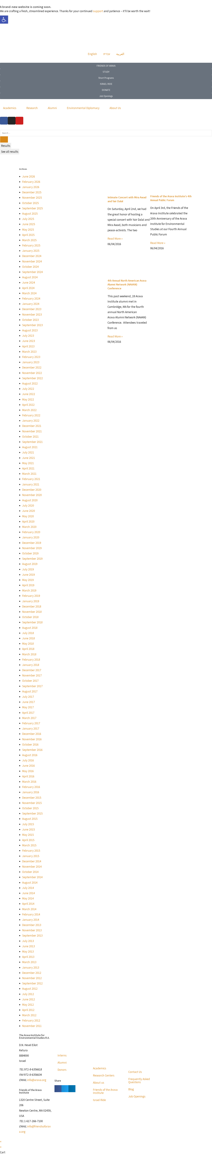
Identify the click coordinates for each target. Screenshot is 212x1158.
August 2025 (30, 213)
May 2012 (28, 1004)
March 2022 (29, 410)
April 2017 (28, 712)
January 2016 (30, 792)
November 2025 (32, 197)
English (92, 54)
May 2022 (28, 399)
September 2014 (32, 877)
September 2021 (32, 442)
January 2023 (30, 362)
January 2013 (30, 967)
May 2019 (28, 580)
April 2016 (28, 776)
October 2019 (30, 553)
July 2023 (28, 335)
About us (98, 1082)
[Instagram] (12, 121)
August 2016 (29, 755)
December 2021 (31, 426)
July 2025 (28, 219)
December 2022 (31, 367)
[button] (57, 1088)
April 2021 (28, 468)
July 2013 (28, 941)
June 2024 (28, 282)
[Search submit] (4, 139)
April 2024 (28, 288)
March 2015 (29, 845)
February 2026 (31, 182)
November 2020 (32, 495)
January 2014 (30, 919)
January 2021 (30, 484)
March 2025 (29, 240)
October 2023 (30, 320)
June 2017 (28, 702)
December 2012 (31, 973)
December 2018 (31, 606)
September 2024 (32, 272)
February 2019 (31, 596)
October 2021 (30, 436)
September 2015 (32, 813)
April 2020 (28, 521)
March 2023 (29, 351)
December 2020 (31, 489)
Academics (9, 108)
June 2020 (28, 511)
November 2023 (32, 314)
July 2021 (28, 452)
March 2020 (29, 527)
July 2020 (28, 505)
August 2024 (30, 277)
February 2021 (31, 479)
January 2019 (30, 601)
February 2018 (31, 659)
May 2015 (28, 835)
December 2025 (31, 192)
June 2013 (28, 946)
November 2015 (32, 803)
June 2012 (28, 999)
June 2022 (28, 394)
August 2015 (30, 819)
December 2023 (31, 309)
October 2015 (30, 808)
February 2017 (31, 723)
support (98, 11)
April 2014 (28, 903)
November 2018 (32, 612)
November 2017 (32, 675)
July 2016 (28, 760)
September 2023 (32, 325)
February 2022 (31, 415)
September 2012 (32, 983)
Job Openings (136, 1096)
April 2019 (28, 585)
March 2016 (29, 781)
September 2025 (32, 208)
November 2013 (32, 930)
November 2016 (32, 739)
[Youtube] (19, 121)
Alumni (52, 108)
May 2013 (28, 951)
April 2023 (28, 346)
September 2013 (32, 935)
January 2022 (30, 420)
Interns (62, 1055)
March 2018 (29, 654)
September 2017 (32, 686)
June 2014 (28, 893)
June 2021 (28, 458)
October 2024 (30, 266)
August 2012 (30, 988)
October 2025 (30, 203)
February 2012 (31, 1020)
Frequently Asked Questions (139, 1080)
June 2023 (28, 341)
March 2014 (29, 909)
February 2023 (31, 357)
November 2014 (32, 866)
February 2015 (31, 850)
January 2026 (30, 187)
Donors (62, 1070)
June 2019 (28, 574)
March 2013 (29, 962)
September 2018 (32, 622)
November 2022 (32, 373)
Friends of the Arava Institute (105, 1091)
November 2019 (32, 548)
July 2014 (28, 888)
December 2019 (31, 543)
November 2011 (32, 1026)
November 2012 (32, 978)
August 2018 (29, 628)
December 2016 (31, 734)
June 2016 (28, 765)
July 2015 (28, 824)
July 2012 (28, 994)
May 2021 (28, 463)
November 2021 (32, 431)
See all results (9, 151)
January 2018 (30, 665)
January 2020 (30, 537)
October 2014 (30, 872)
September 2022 (32, 378)
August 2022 (30, 383)
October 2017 (30, 681)
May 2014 (28, 898)
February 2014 (31, 914)
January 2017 (30, 728)
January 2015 (30, 856)
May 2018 (28, 643)
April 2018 (28, 649)
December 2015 (31, 797)
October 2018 (30, 617)
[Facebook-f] (4, 121)
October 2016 (30, 744)
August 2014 (29, 882)
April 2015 (28, 840)
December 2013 (31, 925)
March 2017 (29, 718)
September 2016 (32, 750)
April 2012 (28, 1010)
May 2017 (28, 707)
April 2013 (28, 957)
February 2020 (31, 532)
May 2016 (28, 771)
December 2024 (31, 256)
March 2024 (29, 293)
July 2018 (28, 633)
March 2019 (29, 590)
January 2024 (30, 304)
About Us (115, 108)
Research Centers (103, 1075)
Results (5, 146)
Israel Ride (99, 1100)
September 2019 (32, 558)
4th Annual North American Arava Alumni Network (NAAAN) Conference (127, 284)
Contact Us (135, 1072)
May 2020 (28, 516)
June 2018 (28, 638)
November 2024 (32, 261)
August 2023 (30, 330)
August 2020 (30, 500)
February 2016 (31, 787)
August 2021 (30, 447)
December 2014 (31, 861)
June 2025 (28, 224)
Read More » (115, 238)
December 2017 (31, 670)
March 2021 (29, 473)
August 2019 (29, 564)
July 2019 (28, 569)
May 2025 (28, 229)
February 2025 (31, 245)
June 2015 (28, 829)
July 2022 (28, 389)
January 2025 (30, 251)
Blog (131, 1089)
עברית (106, 54)
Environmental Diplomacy (83, 108)
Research (32, 108)
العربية (120, 54)
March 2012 (29, 1015)
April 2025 (28, 235)
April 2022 (28, 405)
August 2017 (30, 691)
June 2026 (28, 176)
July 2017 (28, 696)
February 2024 (31, 298)
